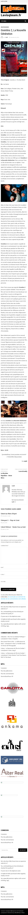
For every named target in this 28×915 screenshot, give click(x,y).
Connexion (4, 668)
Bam (23, 912)
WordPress (18, 912)
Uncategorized (5, 27)
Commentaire (5, 545)
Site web (3, 581)
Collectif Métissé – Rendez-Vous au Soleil (13, 527)
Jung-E (14, 650)
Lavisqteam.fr (11, 15)
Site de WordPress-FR (7, 676)
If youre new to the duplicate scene (10, 616)
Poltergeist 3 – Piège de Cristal (10, 520)
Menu (4, 21)
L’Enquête (15, 639)
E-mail (3, 574)
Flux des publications (6, 671)
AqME (6, 37)
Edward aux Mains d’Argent (9, 514)
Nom (2, 567)
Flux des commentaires (7, 673)
